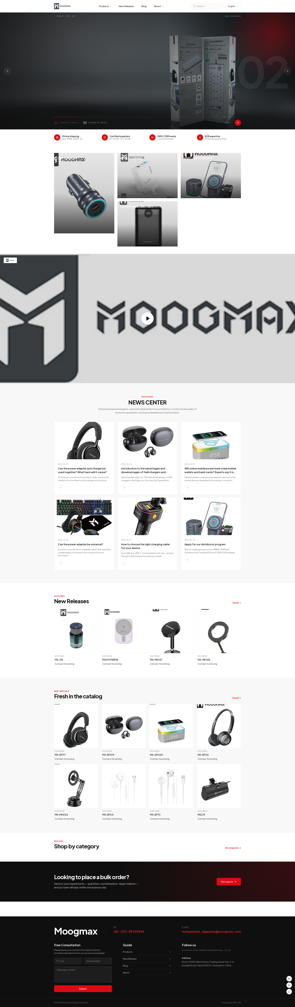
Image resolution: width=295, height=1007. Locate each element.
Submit (83, 988)
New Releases (126, 6)
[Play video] (147, 318)
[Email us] (289, 978)
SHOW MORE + (66, 92)
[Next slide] (287, 71)
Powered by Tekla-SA (231, 1002)
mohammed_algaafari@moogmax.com (211, 931)
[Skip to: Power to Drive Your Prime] (238, 123)
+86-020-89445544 (128, 931)
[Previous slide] (7, 71)
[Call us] (289, 985)
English (231, 6)
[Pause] (91, 92)
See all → (236, 602)
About (157, 6)
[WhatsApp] (289, 991)
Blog (144, 6)
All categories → (233, 847)
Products (104, 6)
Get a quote (227, 881)
